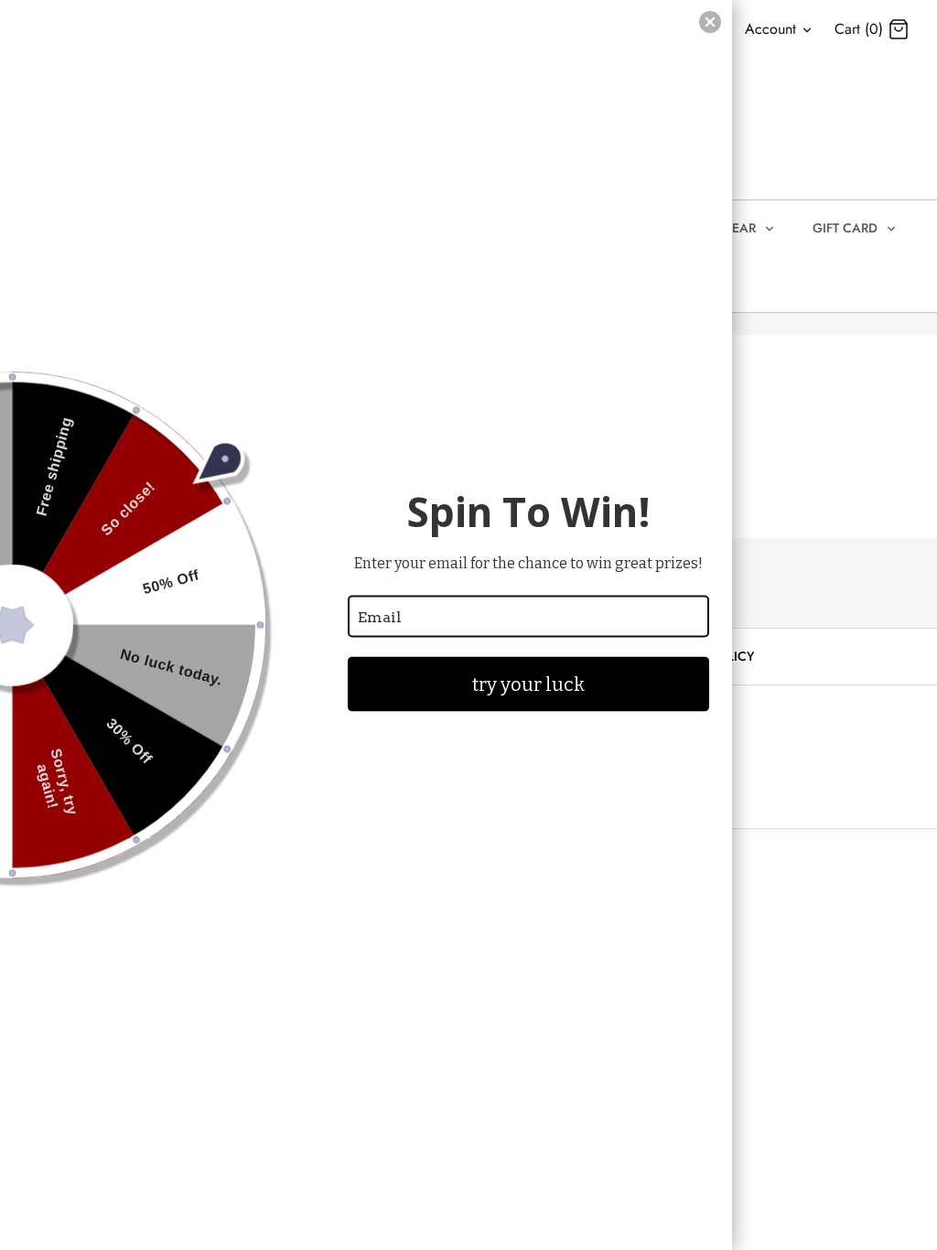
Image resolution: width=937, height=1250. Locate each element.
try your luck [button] (528, 684)
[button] (710, 22)
